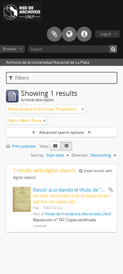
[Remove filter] (83, 109)
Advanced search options (61, 132)
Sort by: (37, 155)
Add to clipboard (111, 190)
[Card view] (55, 146)
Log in (105, 34)
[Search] (113, 49)
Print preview (23, 146)
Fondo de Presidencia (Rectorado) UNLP (78, 213)
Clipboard (54, 34)
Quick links (84, 34)
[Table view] (66, 146)
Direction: (80, 155)
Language (69, 34)
